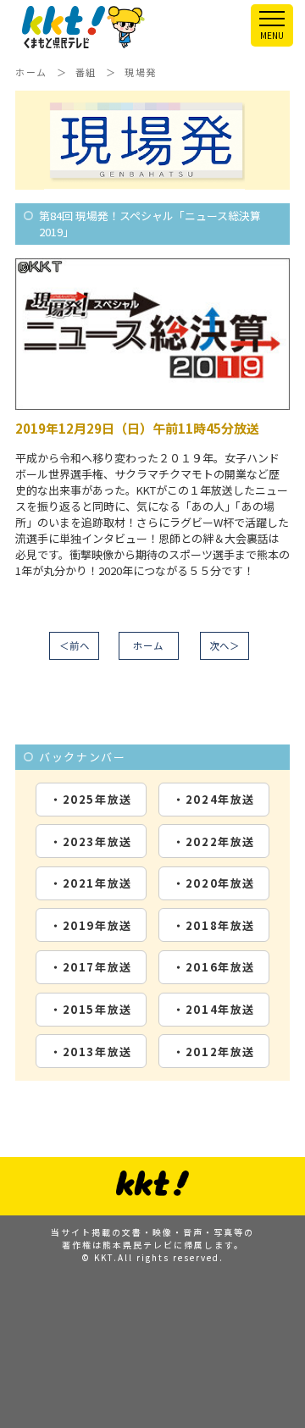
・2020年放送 (214, 883)
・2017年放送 (91, 967)
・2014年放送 (214, 1009)
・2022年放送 (214, 841)
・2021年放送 (91, 883)
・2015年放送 (91, 1009)
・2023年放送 (91, 841)
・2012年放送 (214, 1051)
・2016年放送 (214, 967)
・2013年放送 (91, 1051)
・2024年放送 (214, 799)
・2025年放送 (91, 799)
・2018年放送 (214, 925)
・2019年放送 (91, 925)
